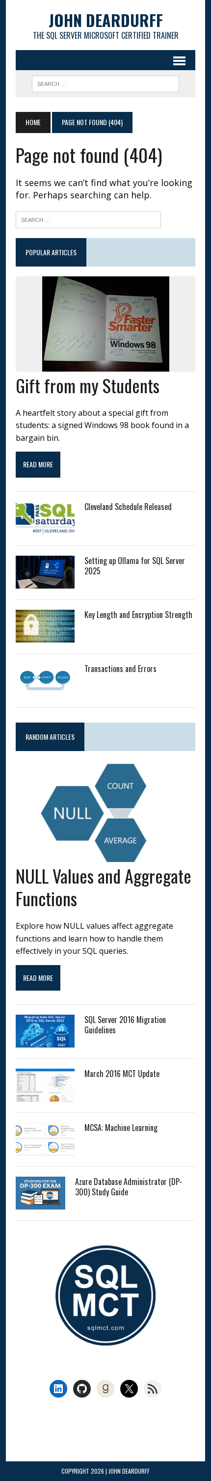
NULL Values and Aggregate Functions (103, 887)
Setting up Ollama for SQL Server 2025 (134, 566)
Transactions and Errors (120, 668)
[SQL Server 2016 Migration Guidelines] (45, 1041)
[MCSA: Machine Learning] (45, 1149)
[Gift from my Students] (105, 364)
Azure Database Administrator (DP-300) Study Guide (128, 1187)
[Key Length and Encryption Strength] (45, 635)
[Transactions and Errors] (45, 689)
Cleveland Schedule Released (128, 506)
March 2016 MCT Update (121, 1073)
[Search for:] (88, 218)
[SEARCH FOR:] (105, 82)
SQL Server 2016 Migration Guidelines (125, 1025)
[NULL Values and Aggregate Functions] (105, 855)
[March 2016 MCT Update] (45, 1095)
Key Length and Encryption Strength (138, 614)
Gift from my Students (87, 385)
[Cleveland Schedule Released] (45, 527)
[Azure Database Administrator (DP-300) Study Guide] (40, 1203)
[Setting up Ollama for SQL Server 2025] (45, 581)
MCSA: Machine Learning (121, 1127)
